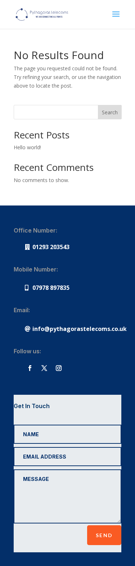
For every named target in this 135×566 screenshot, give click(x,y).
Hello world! (27, 147)
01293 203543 (50, 247)
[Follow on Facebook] (30, 368)
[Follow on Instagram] (58, 368)
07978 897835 (50, 288)
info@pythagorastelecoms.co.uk (79, 329)
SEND (104, 535)
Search (110, 112)
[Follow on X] (44, 368)
